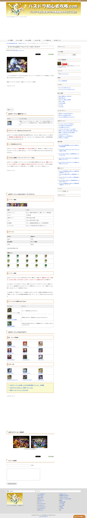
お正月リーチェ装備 (12, 319)
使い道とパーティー (18, 50)
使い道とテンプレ (57, 40)
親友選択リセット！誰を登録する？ (66, 135)
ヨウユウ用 (61, 106)
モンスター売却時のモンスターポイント (67, 116)
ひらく (11, 109)
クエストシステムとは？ (64, 134)
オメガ (40, 346)
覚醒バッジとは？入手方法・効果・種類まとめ (68, 130)
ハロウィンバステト (27, 379)
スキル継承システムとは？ (64, 127)
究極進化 (61, 506)
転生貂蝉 (41, 373)
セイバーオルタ (11, 359)
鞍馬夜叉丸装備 (11, 326)
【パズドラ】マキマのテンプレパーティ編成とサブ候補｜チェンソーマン (69, 159)
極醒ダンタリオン (11, 346)
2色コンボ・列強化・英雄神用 (65, 99)
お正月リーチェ (26, 373)
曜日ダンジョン (40, 509)
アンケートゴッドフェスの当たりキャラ (67, 89)
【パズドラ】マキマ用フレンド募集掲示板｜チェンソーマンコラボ (69, 154)
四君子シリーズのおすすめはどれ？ (66, 113)
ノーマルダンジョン (41, 508)
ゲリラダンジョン (41, 505)
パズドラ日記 (61, 503)
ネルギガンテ (26, 359)
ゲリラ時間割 (10, 40)
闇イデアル (41, 359)
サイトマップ (74, 0)
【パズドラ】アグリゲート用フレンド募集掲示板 (68, 177)
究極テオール (10, 353)
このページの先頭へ (79, 516)
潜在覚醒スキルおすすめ (63, 495)
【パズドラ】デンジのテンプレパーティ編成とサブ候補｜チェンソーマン (69, 163)
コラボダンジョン (41, 500)
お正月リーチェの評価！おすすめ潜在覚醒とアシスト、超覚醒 (27, 385)
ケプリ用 (60, 104)
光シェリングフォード (12, 379)
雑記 (60, 509)
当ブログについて (55, 0)
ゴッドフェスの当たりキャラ (64, 87)
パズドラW (61, 508)
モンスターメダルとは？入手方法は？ (66, 123)
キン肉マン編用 (62, 103)
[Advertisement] (43, 28)
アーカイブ (60, 191)
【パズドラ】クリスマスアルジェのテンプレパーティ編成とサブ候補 (69, 150)
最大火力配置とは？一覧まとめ (65, 96)
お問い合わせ (63, 0)
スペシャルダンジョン (42, 506)
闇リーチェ (41, 379)
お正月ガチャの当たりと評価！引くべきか (21, 387)
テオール (25, 353)
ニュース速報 (61, 505)
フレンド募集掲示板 (63, 80)
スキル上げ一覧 (37, 40)
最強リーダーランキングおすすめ (19, 390)
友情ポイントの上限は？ (64, 137)
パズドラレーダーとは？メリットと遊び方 (67, 129)
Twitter (69, 0)
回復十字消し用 (62, 97)
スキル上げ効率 (28, 40)
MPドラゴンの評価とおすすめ (65, 115)
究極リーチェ (10, 373)
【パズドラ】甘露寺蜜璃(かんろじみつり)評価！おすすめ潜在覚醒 (69, 146)
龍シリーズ (40, 501)
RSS (80, 0)
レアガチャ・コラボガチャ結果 (65, 498)
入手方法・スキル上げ (63, 497)
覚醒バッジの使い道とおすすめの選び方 (67, 132)
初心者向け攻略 (62, 501)
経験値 (60, 500)
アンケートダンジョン (42, 503)
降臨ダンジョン (40, 498)
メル (40, 353)
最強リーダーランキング (64, 73)
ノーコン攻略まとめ (47, 40)
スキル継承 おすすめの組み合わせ (65, 125)
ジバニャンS (26, 346)
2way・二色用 (62, 101)
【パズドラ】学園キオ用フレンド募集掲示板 (68, 174)
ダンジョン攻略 (19, 40)
